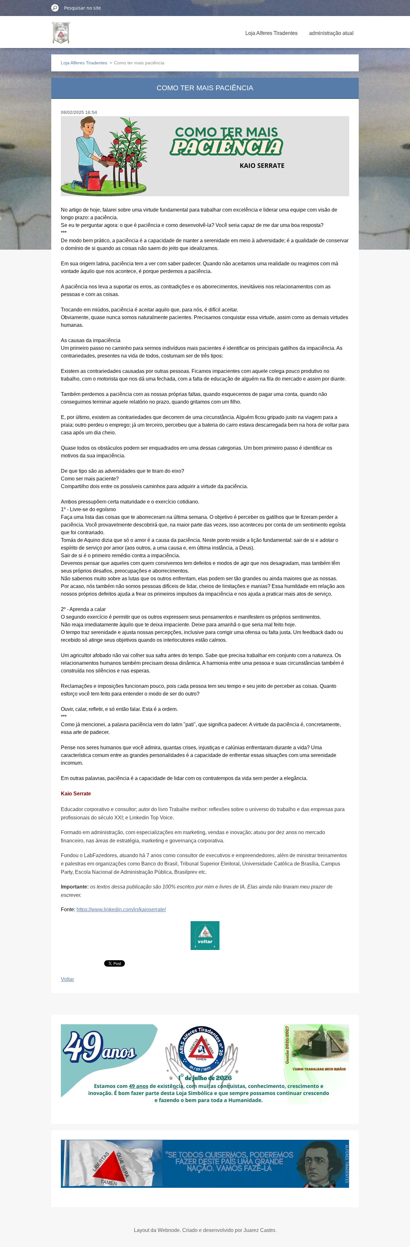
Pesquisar (55, 7)
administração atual (331, 33)
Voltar (67, 979)
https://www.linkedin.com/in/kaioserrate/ (121, 909)
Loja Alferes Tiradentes (271, 33)
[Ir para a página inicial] (61, 36)
